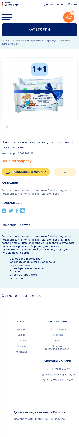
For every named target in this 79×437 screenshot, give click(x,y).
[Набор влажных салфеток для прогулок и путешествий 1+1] (39, 90)
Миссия (21, 340)
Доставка (57, 334)
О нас (21, 334)
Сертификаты (58, 329)
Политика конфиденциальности (57, 347)
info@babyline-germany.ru (60, 374)
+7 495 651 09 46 (60, 368)
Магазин (21, 329)
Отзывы (21, 346)
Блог (57, 340)
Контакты (21, 351)
